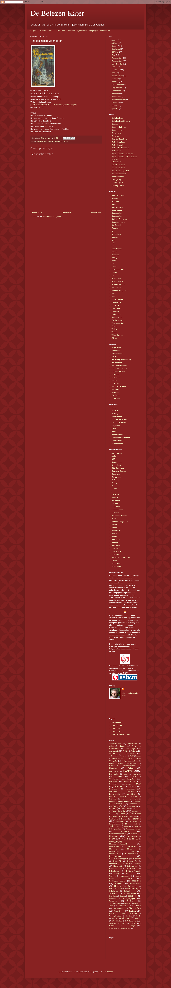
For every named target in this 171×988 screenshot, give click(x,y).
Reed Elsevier (117, 530)
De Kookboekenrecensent (122, 148)
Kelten (136, 826)
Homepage (66, 212)
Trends (114, 326)
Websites (115, 94)
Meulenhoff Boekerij (119, 516)
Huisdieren (120, 821)
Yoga (133, 926)
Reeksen (115, 82)
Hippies (124, 819)
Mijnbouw (113, 849)
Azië (131, 756)
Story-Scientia (117, 441)
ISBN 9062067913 (38, 105)
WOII (133, 923)
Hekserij (133, 816)
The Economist (117, 320)
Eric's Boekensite (118, 165)
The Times (116, 395)
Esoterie (131, 794)
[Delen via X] (69, 138)
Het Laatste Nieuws (119, 365)
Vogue (114, 332)
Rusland (119, 888)
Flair (113, 243)
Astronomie (113, 756)
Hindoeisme (113, 819)
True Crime (119, 911)
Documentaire (117, 58)
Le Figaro (115, 374)
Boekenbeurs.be (118, 130)
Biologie (131, 768)
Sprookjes (113, 901)
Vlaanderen (129, 916)
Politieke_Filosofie (133, 871)
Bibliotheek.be (117, 118)
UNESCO (112, 913)
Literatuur (115, 70)
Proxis (114, 432)
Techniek (137, 906)
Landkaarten (125, 831)
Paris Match (116, 314)
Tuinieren (132, 911)
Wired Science (117, 335)
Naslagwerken (117, 76)
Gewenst (135, 811)
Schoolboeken (117, 85)
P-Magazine (116, 302)
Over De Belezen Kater (121, 734)
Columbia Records (119, 471)
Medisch (125, 839)
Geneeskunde (135, 804)
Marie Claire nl (117, 282)
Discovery (115, 228)
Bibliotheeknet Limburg (121, 121)
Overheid (115, 79)
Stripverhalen (117, 88)
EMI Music (116, 489)
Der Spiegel (116, 225)
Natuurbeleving (115, 856)
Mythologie (113, 854)
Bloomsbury (116, 465)
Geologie (112, 809)
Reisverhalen (135, 883)
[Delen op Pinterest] (73, 138)
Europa (112, 796)
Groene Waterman (119, 423)
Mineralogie (114, 851)
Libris (114, 429)
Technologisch (119, 908)
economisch (130, 789)
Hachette (115, 498)
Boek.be (115, 124)
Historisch (58, 141)
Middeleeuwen (131, 846)
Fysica (135, 799)
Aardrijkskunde (115, 744)
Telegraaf (115, 392)
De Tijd (114, 357)
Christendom (114, 779)
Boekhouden (113, 774)
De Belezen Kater (57, 13)
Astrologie (130, 753)
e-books (115, 103)
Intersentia (116, 501)
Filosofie (123, 796)
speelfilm (115, 109)
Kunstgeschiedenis (133, 829)
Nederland (137, 859)
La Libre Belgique (118, 371)
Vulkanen (114, 918)
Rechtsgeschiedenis (117, 881)
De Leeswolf (116, 151)
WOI (124, 923)
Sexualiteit (113, 893)
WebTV (138, 918)
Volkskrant (116, 398)
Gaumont (115, 495)
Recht (130, 878)
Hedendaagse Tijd (120, 816)
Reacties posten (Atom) (52, 217)
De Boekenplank (118, 142)
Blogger (110, 972)
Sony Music (116, 539)
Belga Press (116, 348)
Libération (115, 383)
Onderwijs (113, 863)
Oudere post (96, 212)
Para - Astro (116, 308)
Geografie (117, 806)
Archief (125, 751)
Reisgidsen (119, 883)
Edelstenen (113, 791)
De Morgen (116, 351)
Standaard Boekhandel (121, 438)
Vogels (138, 916)
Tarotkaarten (123, 906)
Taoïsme (135, 903)
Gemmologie (118, 804)
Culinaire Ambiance (119, 219)
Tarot (111, 906)
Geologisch (125, 809)
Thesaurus (71, 31)
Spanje (122, 896)
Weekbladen (116, 97)
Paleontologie (132, 866)
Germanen (137, 809)
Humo (114, 261)
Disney (114, 483)
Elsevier (115, 237)
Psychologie (125, 876)
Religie (117, 886)
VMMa (114, 560)
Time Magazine (118, 323)
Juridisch (113, 826)
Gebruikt (137, 801)
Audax (114, 456)
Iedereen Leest (118, 177)
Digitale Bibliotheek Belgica (122, 154)
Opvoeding (126, 863)
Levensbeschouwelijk (117, 834)
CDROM (115, 52)
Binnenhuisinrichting (130, 766)
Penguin (115, 527)
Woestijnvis (116, 563)
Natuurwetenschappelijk (118, 859)
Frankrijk (125, 799)
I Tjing (133, 821)
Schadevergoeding (131, 888)
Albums (114, 40)
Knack (114, 267)
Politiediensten (114, 871)
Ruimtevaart (132, 886)
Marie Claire (116, 279)
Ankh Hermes (117, 453)
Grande (115, 252)
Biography (116, 201)
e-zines (114, 106)
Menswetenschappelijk (118, 844)
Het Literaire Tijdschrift (120, 171)
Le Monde (116, 377)
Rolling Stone (117, 317)
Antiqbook (115, 408)
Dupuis (114, 486)
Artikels (114, 43)
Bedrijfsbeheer (117, 758)
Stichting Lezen (118, 186)
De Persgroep (117, 480)
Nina (113, 296)
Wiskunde (112, 923)
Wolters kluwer (117, 566)
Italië (135, 824)
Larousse (115, 513)
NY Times (115, 389)
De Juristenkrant (118, 222)
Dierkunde (113, 781)
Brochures (116, 49)
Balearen (138, 756)
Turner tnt (115, 554)
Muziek (131, 851)
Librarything (116, 180)
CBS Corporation (118, 468)
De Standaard (117, 354)
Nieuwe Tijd (117, 861)
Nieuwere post (36, 212)
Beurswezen (113, 766)
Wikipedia (51, 105)
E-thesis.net (116, 162)
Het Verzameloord (119, 174)
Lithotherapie (132, 836)
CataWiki (115, 411)
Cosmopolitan (117, 213)
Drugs (128, 784)
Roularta (115, 533)
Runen (111, 888)
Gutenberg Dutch (118, 168)
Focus (114, 246)
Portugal (117, 873)
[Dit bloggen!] (66, 138)
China (134, 776)
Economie (113, 789)
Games (114, 67)
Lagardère (116, 507)
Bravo (114, 204)
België (130, 758)
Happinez (115, 255)
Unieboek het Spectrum (121, 557)
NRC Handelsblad (119, 386)
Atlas (124, 756)
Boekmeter (116, 136)
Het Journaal (117, 363)
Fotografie (113, 799)
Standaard (116, 545)
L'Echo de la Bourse (119, 368)
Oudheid (137, 863)
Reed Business (117, 435)
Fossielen (134, 796)
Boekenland (116, 133)
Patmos (115, 524)
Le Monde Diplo (118, 270)
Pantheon (51, 31)
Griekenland (113, 814)
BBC (113, 459)
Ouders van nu (117, 299)
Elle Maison (116, 234)
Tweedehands (117, 444)
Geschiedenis (49, 141)
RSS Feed (61, 31)
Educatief (130, 791)
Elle (113, 231)
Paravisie (115, 311)
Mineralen (130, 849)
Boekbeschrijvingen (119, 127)
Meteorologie (114, 846)
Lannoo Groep (117, 510)
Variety (114, 329)
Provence (112, 876)
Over (44, 31)
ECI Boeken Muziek (119, 420)
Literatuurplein (117, 183)
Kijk (113, 264)
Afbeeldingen (132, 744)
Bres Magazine (117, 207)
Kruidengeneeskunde (115, 829)
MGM (114, 519)
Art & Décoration (118, 195)
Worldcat (59, 105)
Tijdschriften (82, 31)
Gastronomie (124, 801)
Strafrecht (130, 901)
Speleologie (112, 898)
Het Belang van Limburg (121, 360)
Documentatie (117, 61)
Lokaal (65, 141)
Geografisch (132, 806)
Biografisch (113, 768)
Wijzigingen (93, 31)
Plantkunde (131, 868)
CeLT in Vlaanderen (119, 139)
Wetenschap (132, 921)
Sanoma (115, 536)
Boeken (40, 141)
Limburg (134, 834)
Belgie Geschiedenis (130, 761)
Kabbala (127, 826)
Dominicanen (117, 417)
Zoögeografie (113, 928)
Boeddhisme (113, 771)
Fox (113, 492)
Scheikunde (113, 891)
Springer (115, 542)
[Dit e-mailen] (64, 138)
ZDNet (114, 338)
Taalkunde (127, 903)
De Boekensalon (118, 145)
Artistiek (112, 753)
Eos (113, 240)
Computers (131, 779)
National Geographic (120, 290)
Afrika (111, 746)
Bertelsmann (117, 462)
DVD (113, 55)
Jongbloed (116, 426)
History (114, 258)
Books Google (70, 105)
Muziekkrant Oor (118, 284)
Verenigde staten (115, 916)
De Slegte (115, 414)
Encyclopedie (35, 31)
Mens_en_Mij (115, 841)
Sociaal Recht (130, 893)
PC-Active (115, 305)
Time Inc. (115, 548)
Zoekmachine (104, 31)
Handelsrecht (135, 814)
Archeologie (114, 751)
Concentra (116, 474)
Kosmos (115, 504)
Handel (122, 814)
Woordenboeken (118, 100)
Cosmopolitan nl (118, 216)
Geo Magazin (117, 249)
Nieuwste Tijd (132, 861)
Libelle (114, 273)
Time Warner (117, 551)
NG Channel (116, 287)
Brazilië (126, 774)
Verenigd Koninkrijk (129, 913)
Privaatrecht (130, 873)
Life (113, 276)
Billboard (115, 198)
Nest (113, 293)
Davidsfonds (116, 477)
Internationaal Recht (118, 824)
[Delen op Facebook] (71, 138)
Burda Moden (117, 210)
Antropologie (130, 749)
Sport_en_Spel (129, 898)
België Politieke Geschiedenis (122, 763)
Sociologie (113, 896)
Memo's (115, 73)
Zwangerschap (125, 928)
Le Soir (114, 380)
